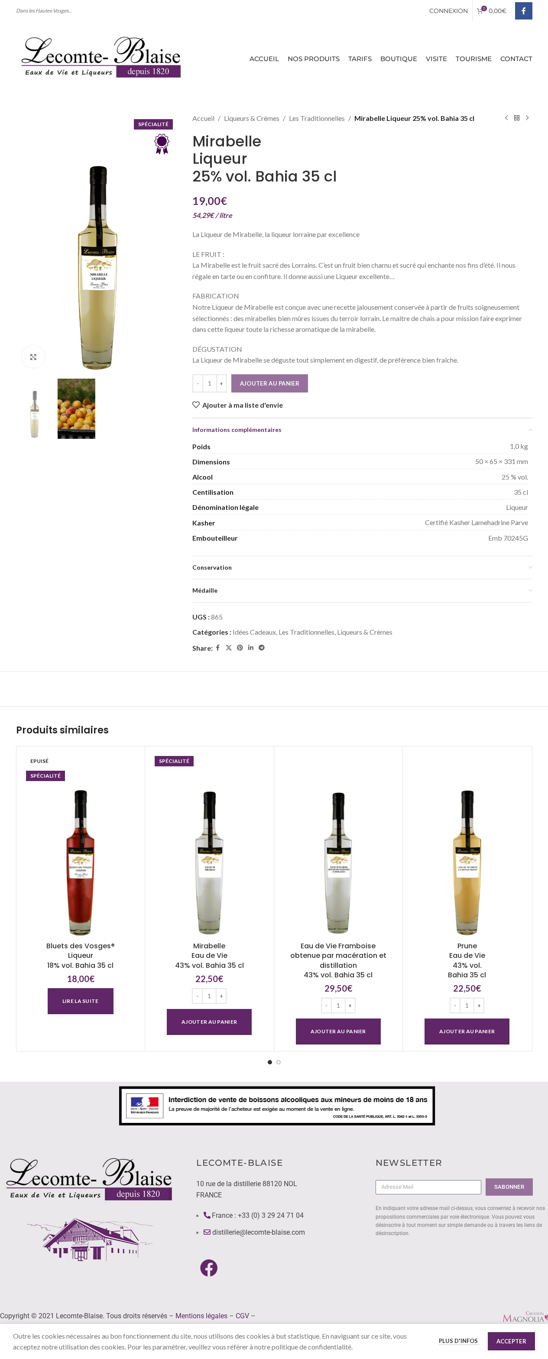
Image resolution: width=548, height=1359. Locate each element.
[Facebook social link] (523, 10)
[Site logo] (102, 57)
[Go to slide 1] (270, 1062)
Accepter (511, 1341)
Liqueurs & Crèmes (251, 118)
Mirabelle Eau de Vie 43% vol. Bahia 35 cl (209, 955)
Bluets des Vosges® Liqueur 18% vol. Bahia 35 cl (80, 955)
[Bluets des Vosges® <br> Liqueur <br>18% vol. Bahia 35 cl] (81, 845)
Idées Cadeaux (254, 632)
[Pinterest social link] (240, 648)
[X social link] (228, 648)
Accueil (203, 118)
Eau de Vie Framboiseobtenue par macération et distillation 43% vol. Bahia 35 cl (338, 960)
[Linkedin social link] (251, 648)
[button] (209, 1022)
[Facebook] (208, 1267)
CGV (242, 1316)
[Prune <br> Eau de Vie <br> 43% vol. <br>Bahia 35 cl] (467, 845)
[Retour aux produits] (517, 118)
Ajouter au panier (269, 383)
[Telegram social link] (261, 648)
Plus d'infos (459, 1340)
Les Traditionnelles (317, 118)
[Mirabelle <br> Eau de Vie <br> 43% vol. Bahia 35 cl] (209, 845)
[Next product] (527, 118)
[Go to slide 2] (278, 1062)
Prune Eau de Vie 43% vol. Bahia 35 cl (467, 960)
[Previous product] (506, 118)
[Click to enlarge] (33, 356)
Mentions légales (201, 1316)
